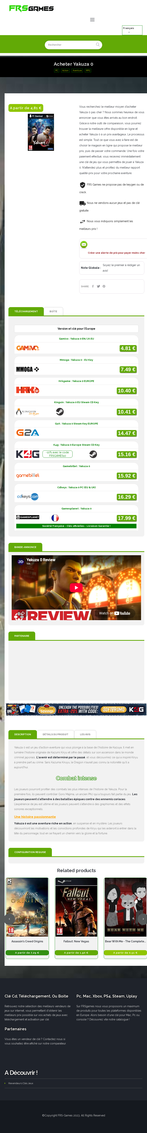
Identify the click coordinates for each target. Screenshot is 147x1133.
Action (65, 70)
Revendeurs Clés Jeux (20, 1083)
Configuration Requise (30, 852)
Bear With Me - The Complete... (125, 941)
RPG (88, 70)
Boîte (53, 311)
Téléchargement (26, 311)
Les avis (85, 734)
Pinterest (104, 286)
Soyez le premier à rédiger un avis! (121, 268)
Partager (93, 286)
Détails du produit (55, 734)
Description (22, 734)
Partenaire (21, 636)
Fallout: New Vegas (76, 941)
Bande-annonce (25, 547)
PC (56, 70)
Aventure (77, 70)
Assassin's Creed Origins (27, 941)
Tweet (98, 286)
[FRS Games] (32, 8)
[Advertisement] (76, 670)
